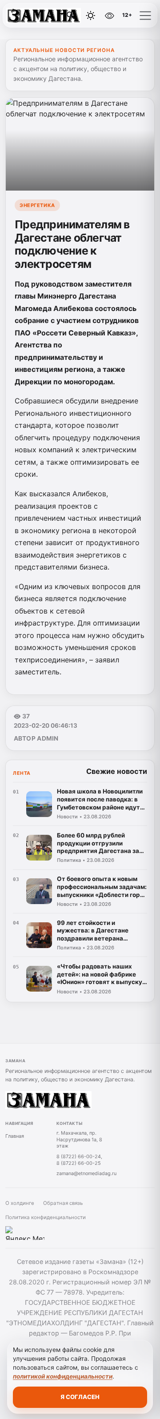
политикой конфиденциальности (62, 1376)
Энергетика (37, 205)
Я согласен (80, 1396)
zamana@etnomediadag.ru (86, 1173)
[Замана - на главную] (43, 15)
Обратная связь (63, 1203)
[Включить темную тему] (90, 15)
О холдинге (19, 1203)
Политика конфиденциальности (45, 1217)
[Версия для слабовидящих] (109, 15)
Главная (14, 1136)
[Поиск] (70, 15)
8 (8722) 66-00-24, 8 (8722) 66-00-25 (79, 1159)
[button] (145, 15)
